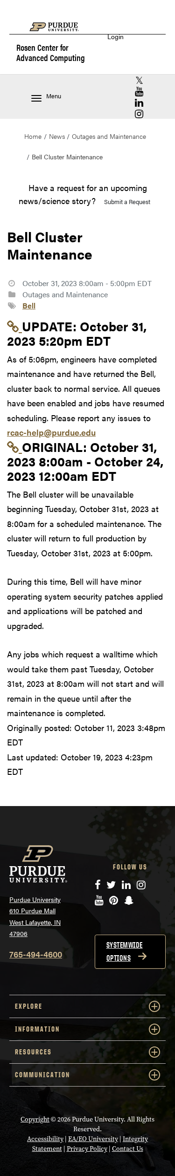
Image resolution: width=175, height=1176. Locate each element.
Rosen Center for (50, 52)
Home (33, 136)
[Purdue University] (58, 31)
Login (115, 36)
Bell (28, 305)
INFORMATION (37, 1029)
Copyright (35, 1119)
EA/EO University (93, 1139)
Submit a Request (127, 201)
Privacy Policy (87, 1148)
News (57, 136)
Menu (53, 96)
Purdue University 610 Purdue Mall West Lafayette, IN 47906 (35, 916)
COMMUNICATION (42, 1074)
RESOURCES (33, 1051)
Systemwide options (124, 951)
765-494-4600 (35, 954)
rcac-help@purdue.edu (51, 432)
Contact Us (127, 1148)
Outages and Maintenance (109, 136)
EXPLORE (28, 1006)
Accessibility (45, 1139)
